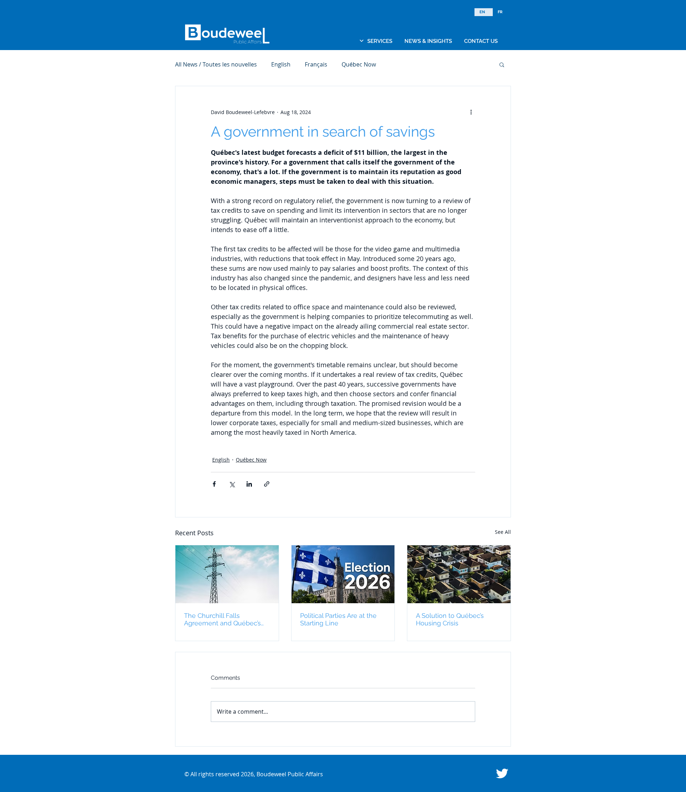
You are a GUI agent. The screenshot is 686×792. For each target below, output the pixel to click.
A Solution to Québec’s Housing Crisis (450, 619)
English (280, 64)
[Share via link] (266, 484)
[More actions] (471, 112)
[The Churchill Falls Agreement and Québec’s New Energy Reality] (227, 574)
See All (503, 531)
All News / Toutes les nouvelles (216, 64)
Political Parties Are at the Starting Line (338, 619)
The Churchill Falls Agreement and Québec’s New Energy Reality (222, 619)
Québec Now (359, 64)
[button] (379, 41)
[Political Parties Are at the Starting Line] (343, 574)
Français (316, 64)
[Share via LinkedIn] (249, 484)
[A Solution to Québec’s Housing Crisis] (459, 574)
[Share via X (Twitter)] (231, 484)
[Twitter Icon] (502, 773)
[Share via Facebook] (214, 484)
